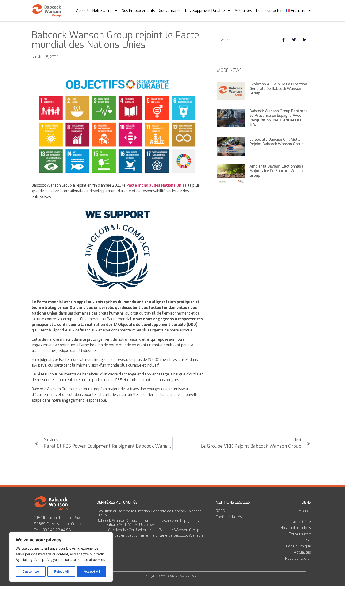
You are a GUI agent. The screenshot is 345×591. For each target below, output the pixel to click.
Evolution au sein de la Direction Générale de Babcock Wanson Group (278, 89)
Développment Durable (205, 10)
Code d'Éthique (298, 546)
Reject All (61, 571)
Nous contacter (269, 10)
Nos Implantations (295, 527)
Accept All (92, 571)
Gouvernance (170, 10)
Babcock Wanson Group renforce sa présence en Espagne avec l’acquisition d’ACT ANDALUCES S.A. (278, 117)
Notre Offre (102, 10)
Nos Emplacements (138, 10)
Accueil (82, 10)
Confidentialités (229, 517)
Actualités (243, 10)
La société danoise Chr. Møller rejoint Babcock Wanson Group (276, 141)
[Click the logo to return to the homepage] (47, 10)
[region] (61, 557)
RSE (307, 540)
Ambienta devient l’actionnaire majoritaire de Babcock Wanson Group (277, 171)
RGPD (220, 510)
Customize (31, 571)
